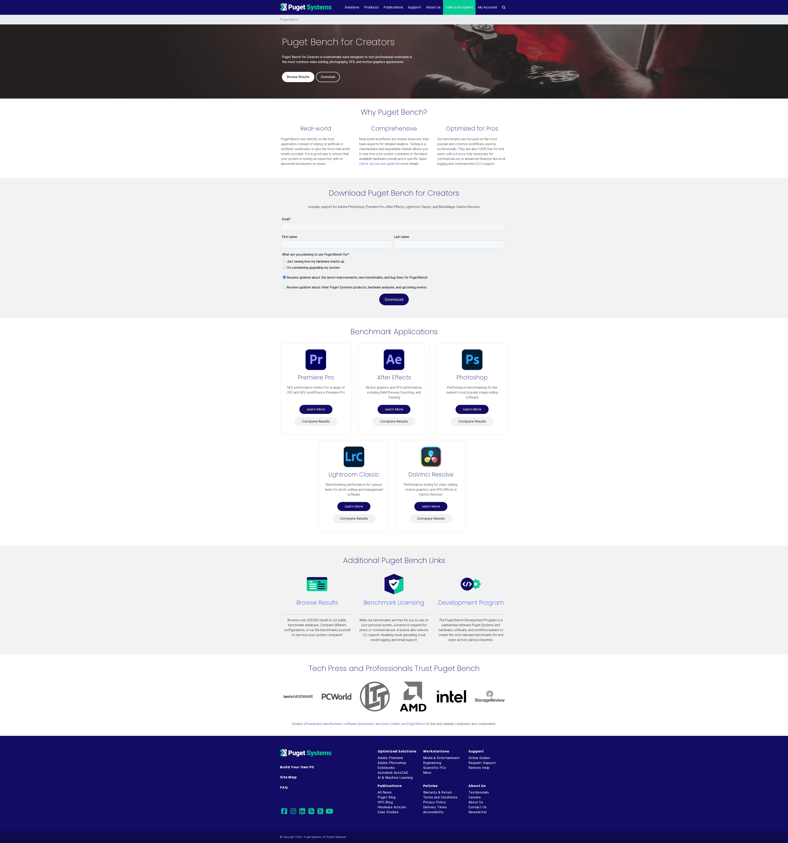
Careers (474, 797)
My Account (487, 7)
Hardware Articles (392, 807)
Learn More (316, 409)
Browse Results (317, 603)
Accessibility (433, 812)
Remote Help (479, 768)
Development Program (471, 603)
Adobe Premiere (390, 758)
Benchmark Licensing (394, 603)
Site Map (288, 777)
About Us (433, 7)
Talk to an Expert (459, 7)
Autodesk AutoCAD (393, 773)
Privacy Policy (434, 802)
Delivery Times (435, 807)
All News (385, 792)
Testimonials (478, 792)
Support (414, 7)
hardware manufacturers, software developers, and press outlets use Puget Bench (366, 724)
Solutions (352, 7)
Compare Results (316, 421)
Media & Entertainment (441, 758)
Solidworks (386, 768)
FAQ (283, 787)
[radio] (393, 261)
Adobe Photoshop (392, 763)
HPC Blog (385, 802)
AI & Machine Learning (395, 778)
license (461, 154)
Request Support (482, 763)
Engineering (432, 763)
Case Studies (388, 812)
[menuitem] (504, 7)
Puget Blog (387, 797)
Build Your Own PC (297, 767)
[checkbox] (393, 264)
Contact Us (477, 807)
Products (371, 7)
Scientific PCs (434, 768)
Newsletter (477, 812)
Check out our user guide (377, 164)
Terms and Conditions (440, 797)
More (427, 773)
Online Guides (479, 758)
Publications (393, 7)
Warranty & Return (437, 792)
